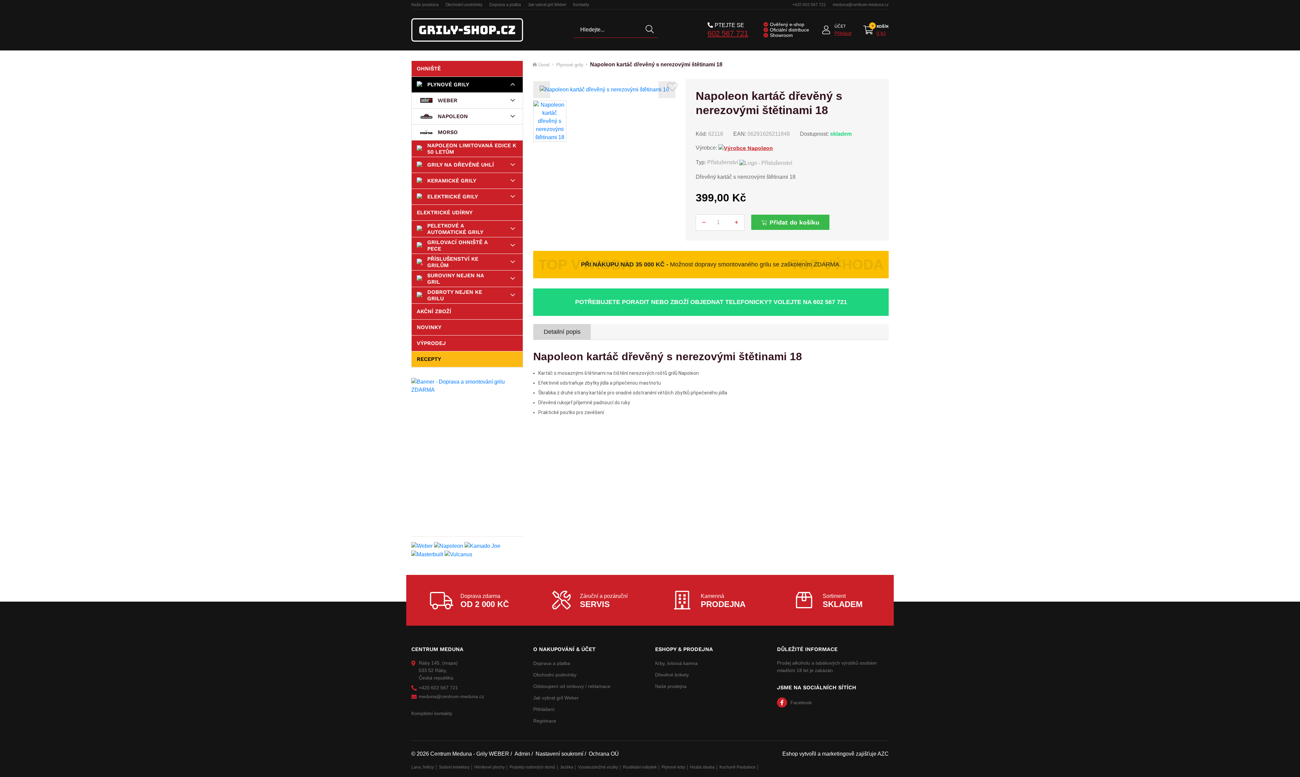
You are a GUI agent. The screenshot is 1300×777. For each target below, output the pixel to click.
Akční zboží (434, 311)
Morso (448, 132)
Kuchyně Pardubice (737, 767)
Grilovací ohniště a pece (457, 245)
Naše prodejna (425, 4)
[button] (541, 89)
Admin (522, 754)
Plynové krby (673, 767)
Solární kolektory (454, 767)
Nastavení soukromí (559, 754)
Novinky (429, 327)
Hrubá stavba (702, 767)
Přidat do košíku (794, 222)
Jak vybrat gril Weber (547, 4)
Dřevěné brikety (672, 674)
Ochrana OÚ (604, 754)
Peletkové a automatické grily (455, 228)
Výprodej (431, 343)
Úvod (543, 64)
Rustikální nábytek (640, 767)
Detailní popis (562, 331)
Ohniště (429, 68)
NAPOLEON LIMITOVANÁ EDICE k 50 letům (471, 148)
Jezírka (566, 767)
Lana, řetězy (422, 767)
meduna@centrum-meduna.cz (861, 4)
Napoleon (453, 116)
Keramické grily (451, 180)
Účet (840, 26)
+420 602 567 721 (809, 4)
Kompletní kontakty (431, 713)
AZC (883, 754)
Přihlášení (544, 709)
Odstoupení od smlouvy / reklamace (571, 686)
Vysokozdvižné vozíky (598, 767)
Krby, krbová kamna (676, 663)
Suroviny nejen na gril (455, 278)
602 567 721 (728, 33)
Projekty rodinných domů (532, 767)
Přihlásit (843, 33)
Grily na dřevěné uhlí (460, 164)
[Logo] (467, 30)
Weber (447, 100)
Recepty (429, 359)
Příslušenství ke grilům (452, 262)
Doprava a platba (505, 4)
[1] (650, 30)
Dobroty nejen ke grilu (454, 295)
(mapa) (450, 663)
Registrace (544, 721)
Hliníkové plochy (489, 767)
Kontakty (581, 4)
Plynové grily (448, 84)
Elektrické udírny (445, 212)
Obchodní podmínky (464, 4)
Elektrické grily (452, 196)
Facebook (801, 702)
